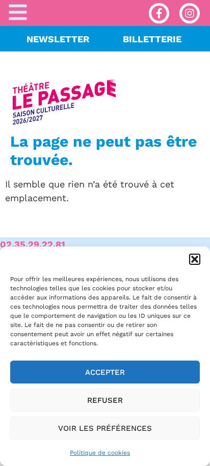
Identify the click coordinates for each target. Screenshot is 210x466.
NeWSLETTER (58, 39)
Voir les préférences (105, 428)
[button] (195, 259)
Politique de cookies (100, 452)
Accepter (105, 372)
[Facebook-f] (159, 13)
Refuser (105, 400)
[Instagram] (189, 13)
